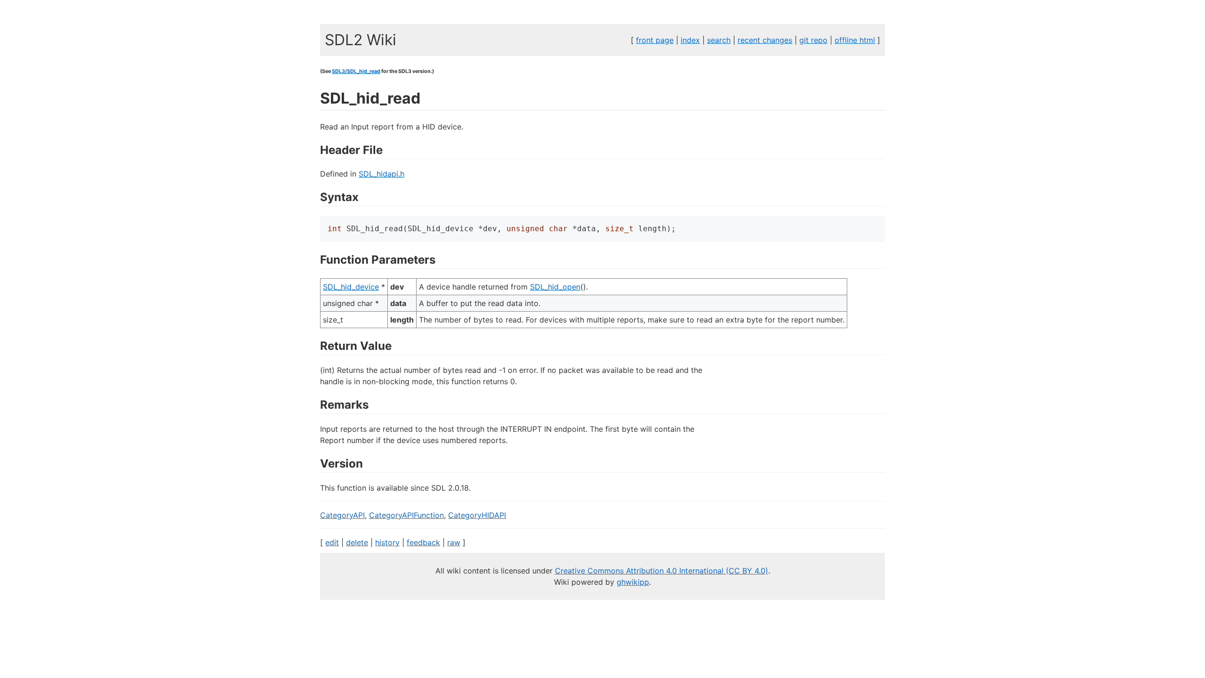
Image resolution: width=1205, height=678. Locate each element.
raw (453, 542)
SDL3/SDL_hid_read (356, 71)
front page (655, 40)
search (719, 40)
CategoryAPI (342, 515)
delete (357, 542)
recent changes (765, 40)
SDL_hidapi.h (381, 173)
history (387, 542)
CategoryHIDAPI (477, 515)
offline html (855, 40)
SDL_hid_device (351, 286)
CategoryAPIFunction (406, 515)
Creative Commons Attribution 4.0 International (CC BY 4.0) (661, 570)
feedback (423, 542)
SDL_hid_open (555, 286)
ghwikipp (633, 582)
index (690, 40)
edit (332, 542)
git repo (813, 40)
